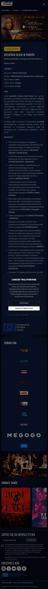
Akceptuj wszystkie (24, 308)
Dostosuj (24, 303)
